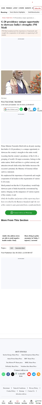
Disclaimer (6, 388)
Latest (15, 8)
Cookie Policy (11, 391)
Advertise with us (21, 394)
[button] (21, 109)
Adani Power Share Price (14, 359)
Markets (28, 8)
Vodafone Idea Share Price (28, 366)
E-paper (21, 8)
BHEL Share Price (30, 362)
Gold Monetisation (34, 12)
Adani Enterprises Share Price (30, 355)
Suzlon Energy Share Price (11, 355)
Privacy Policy (33, 388)
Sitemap (21, 391)
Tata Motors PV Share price (14, 362)
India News (9, 18)
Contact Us (31, 391)
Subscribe (38, 8)
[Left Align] (2, 3)
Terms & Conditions (19, 388)
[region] (21, 54)
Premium (9, 8)
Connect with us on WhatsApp (23, 213)
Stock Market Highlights (17, 12)
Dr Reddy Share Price (11, 366)
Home (3, 8)
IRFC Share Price (29, 359)
